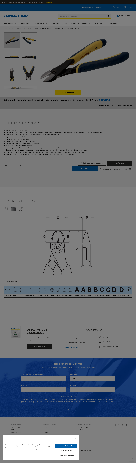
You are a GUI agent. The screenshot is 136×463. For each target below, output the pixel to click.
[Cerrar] (75, 439)
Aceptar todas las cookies (66, 446)
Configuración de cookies (66, 455)
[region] (41, 447)
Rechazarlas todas (66, 451)
